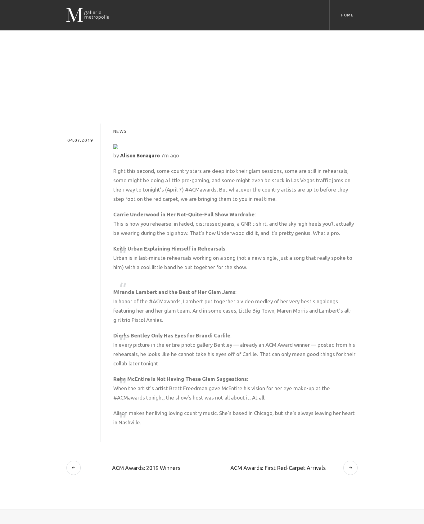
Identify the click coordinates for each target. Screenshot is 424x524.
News (120, 131)
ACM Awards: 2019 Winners (146, 468)
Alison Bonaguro (140, 155)
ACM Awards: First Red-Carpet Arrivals (278, 468)
